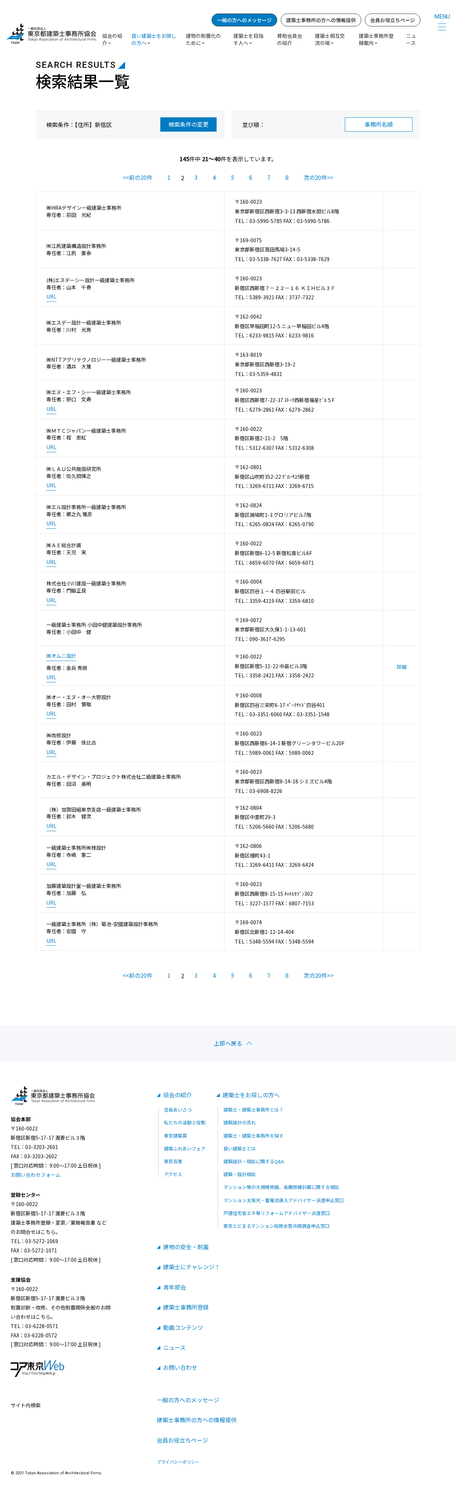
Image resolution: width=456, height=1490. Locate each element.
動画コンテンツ (183, 1327)
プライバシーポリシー (178, 1462)
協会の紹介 (177, 1095)
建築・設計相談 (239, 1174)
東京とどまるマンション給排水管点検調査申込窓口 (276, 1225)
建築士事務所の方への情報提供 (321, 20)
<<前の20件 (137, 177)
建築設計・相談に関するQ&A (253, 1161)
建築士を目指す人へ (248, 39)
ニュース (411, 39)
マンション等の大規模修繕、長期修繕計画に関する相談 (281, 1187)
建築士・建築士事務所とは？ (253, 1109)
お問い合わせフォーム (36, 1174)
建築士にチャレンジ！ (191, 1267)
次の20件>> (318, 177)
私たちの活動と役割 (185, 1122)
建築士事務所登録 (186, 1307)
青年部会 (174, 1287)
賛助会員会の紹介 (289, 39)
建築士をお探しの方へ (251, 1095)
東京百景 (173, 1161)
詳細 (401, 666)
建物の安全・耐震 (186, 1247)
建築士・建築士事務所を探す (253, 1135)
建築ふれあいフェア (185, 1148)
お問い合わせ (180, 1367)
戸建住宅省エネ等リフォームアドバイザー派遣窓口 (276, 1213)
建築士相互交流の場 (330, 39)
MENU (442, 16)
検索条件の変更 (188, 124)
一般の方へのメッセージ (244, 20)
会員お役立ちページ (392, 20)
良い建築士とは (239, 1148)
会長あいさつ (178, 1109)
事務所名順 (378, 124)
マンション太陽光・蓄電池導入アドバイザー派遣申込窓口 (283, 1200)
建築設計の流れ (239, 1122)
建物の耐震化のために (203, 39)
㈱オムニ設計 (61, 655)
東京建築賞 (175, 1135)
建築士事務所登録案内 (376, 39)
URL (51, 296)
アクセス (173, 1174)
